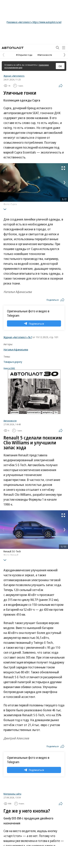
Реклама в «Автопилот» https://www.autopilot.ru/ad (34, 22)
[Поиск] (57, 47)
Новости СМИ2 (9, 368)
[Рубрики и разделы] (63, 47)
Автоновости (10, 420)
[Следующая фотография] (64, 182)
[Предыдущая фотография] (3, 182)
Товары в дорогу (12, 361)
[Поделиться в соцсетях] (61, 86)
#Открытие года (24, 54)
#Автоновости (44, 54)
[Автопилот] (13, 47)
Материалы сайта (12, 838)
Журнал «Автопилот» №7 (17, 337)
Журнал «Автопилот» (14, 75)
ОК (60, 66)
